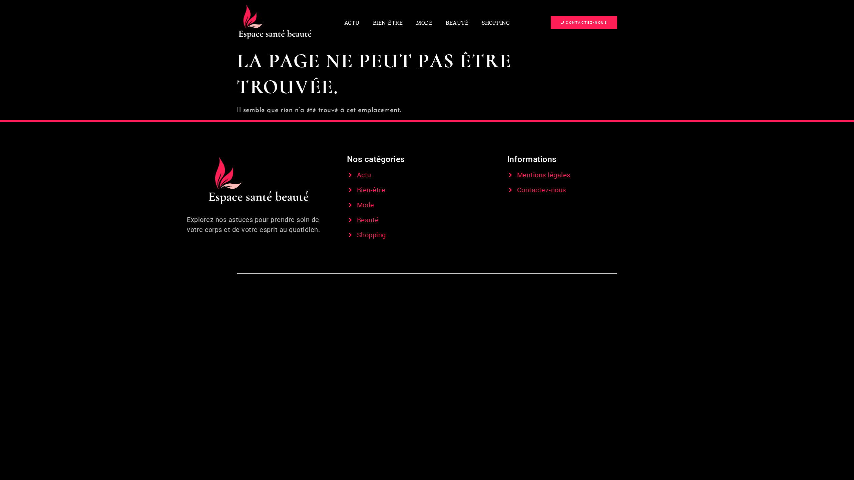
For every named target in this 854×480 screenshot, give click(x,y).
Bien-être (388, 22)
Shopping (496, 22)
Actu (352, 22)
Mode (424, 22)
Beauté (457, 22)
